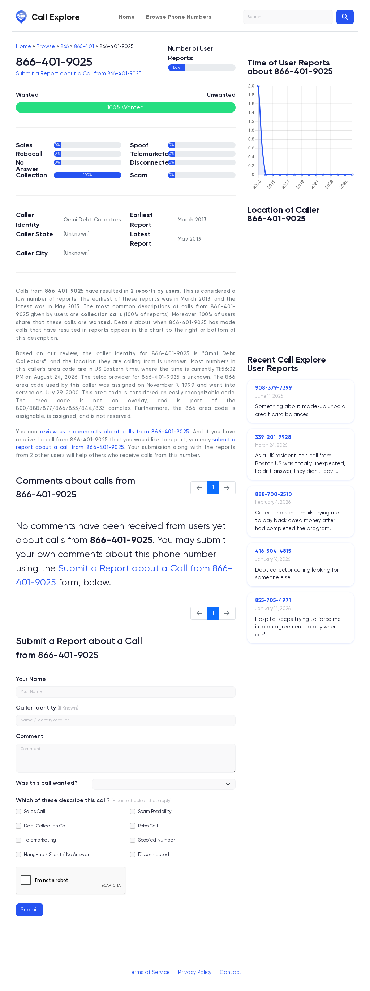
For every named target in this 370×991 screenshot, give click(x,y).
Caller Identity (36, 707)
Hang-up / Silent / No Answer (56, 854)
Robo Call (148, 826)
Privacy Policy (194, 972)
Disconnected (153, 854)
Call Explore (55, 17)
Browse (45, 46)
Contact (231, 972)
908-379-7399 (273, 388)
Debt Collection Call (46, 826)
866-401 (84, 46)
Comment (29, 736)
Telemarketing (40, 840)
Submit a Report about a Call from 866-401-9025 (79, 73)
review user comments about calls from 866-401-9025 (114, 432)
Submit (30, 909)
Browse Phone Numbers (178, 16)
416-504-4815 (273, 551)
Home (127, 16)
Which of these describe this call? (63, 800)
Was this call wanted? (47, 782)
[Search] (345, 17)
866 (64, 46)
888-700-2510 (273, 494)
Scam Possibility (155, 811)
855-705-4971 (273, 600)
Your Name (31, 679)
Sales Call (34, 811)
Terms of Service (149, 972)
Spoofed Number (156, 840)
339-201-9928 (273, 437)
